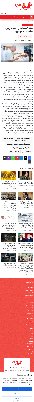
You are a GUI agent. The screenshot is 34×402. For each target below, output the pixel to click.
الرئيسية (30, 21)
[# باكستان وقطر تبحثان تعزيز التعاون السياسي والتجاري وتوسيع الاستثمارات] (25, 196)
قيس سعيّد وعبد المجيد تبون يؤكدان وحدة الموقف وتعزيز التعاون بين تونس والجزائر (25, 246)
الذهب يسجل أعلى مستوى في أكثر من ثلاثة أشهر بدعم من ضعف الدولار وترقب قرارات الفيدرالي (9, 184)
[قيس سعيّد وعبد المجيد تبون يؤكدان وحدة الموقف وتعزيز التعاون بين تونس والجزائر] (25, 237)
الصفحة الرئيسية (29, 282)
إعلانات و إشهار (29, 290)
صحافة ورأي (30, 344)
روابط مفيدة (30, 287)
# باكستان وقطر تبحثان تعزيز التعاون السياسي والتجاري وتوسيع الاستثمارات (25, 203)
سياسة (31, 341)
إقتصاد (31, 328)
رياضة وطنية (30, 316)
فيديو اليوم (30, 318)
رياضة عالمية (30, 313)
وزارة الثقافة (14, 151)
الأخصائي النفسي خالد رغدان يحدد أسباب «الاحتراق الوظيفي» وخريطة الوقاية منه (25, 226)
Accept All (17, 389)
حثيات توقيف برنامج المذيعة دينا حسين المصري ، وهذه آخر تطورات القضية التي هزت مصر (25, 184)
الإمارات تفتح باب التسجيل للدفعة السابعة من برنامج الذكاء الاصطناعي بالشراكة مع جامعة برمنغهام (9, 226)
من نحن (31, 293)
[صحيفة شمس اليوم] (24, 5)
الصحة (31, 333)
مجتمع (31, 349)
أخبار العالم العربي (19, 21)
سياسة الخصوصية (17, 401)
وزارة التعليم (26, 151)
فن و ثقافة (30, 346)
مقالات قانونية (29, 324)
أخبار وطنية (30, 310)
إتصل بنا (31, 285)
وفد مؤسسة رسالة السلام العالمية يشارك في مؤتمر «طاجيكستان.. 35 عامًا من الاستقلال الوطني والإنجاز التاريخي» (9, 205)
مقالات (31, 321)
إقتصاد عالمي (29, 302)
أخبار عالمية (30, 308)
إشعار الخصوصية (29, 295)
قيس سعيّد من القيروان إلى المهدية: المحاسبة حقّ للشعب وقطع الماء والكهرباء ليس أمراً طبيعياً (9, 246)
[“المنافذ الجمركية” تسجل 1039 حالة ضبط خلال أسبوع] (8, 257)
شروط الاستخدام (29, 298)
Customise (17, 393)
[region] (17, 387)
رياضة (31, 339)
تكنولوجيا (30, 336)
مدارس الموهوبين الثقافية (21, 147)
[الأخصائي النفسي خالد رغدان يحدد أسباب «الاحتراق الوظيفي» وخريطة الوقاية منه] (25, 217)
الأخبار (25, 21)
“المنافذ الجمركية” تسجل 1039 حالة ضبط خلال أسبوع (9, 264)
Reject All (17, 398)
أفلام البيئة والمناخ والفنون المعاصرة (18, 144)
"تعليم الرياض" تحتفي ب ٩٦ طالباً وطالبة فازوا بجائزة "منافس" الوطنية (16, 139)
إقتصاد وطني (29, 305)
